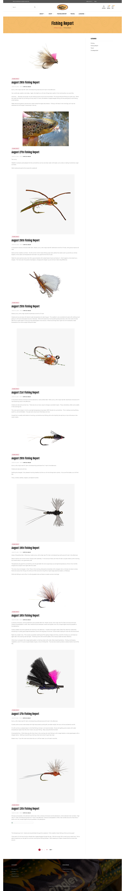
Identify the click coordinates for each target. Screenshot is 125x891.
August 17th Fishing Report (25, 713)
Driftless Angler (27, 86)
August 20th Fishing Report (26, 458)
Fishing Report (94, 45)
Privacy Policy (65, 871)
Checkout (14, 873)
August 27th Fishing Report (25, 152)
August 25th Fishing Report (26, 306)
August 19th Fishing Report (25, 547)
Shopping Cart (15, 876)
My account (15, 869)
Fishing (92, 43)
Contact (14, 871)
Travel (92, 48)
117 (47, 849)
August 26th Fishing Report (26, 240)
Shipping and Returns (67, 869)
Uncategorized (94, 50)
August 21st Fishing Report (25, 392)
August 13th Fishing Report (25, 808)
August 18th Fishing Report (25, 615)
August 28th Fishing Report (26, 82)
